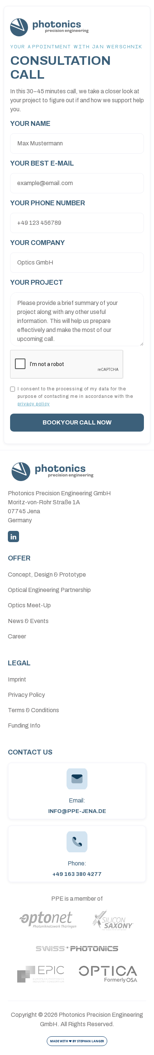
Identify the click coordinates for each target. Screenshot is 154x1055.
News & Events (28, 621)
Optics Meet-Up (29, 605)
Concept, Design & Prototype (47, 574)
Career (17, 636)
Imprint (17, 679)
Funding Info (24, 725)
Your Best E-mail (42, 163)
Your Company (37, 243)
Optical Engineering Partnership (49, 590)
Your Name (30, 123)
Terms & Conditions (33, 710)
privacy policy (34, 403)
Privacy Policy (26, 694)
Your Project (36, 282)
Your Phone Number (47, 203)
